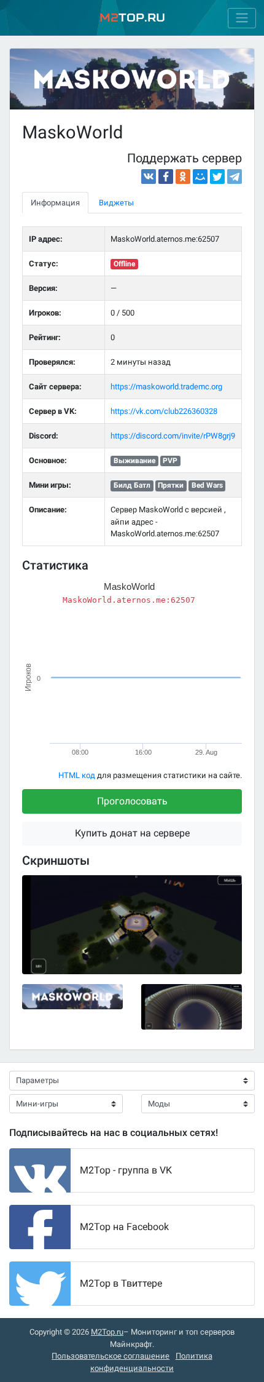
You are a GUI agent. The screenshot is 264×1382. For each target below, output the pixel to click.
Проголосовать (132, 801)
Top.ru (132, 17)
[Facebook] (165, 176)
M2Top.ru (107, 1331)
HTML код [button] (76, 775)
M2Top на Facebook (124, 1227)
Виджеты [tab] (116, 202)
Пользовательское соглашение (110, 1355)
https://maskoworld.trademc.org (166, 386)
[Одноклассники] (183, 176)
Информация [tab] (55, 202)
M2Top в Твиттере (121, 1283)
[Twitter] (217, 176)
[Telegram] (234, 176)
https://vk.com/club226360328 (164, 411)
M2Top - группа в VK (126, 1170)
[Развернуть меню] (242, 18)
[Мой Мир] (200, 176)
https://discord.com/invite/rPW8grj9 (173, 435)
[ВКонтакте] (148, 176)
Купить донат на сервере (132, 833)
